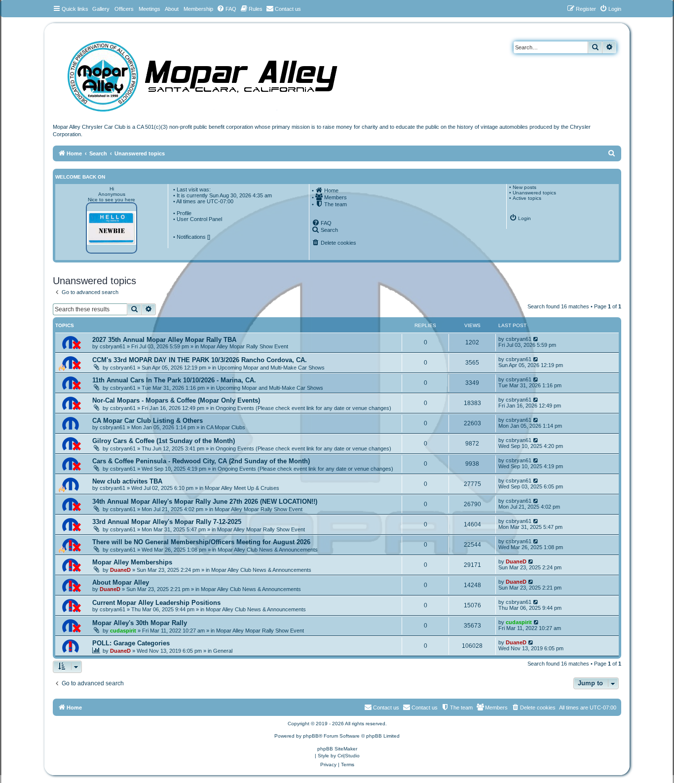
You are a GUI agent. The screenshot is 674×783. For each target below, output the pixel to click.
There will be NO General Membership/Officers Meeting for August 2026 (201, 542)
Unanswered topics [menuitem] (534, 192)
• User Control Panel (197, 219)
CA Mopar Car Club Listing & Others (147, 420)
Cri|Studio (348, 755)
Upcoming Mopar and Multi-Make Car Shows (271, 368)
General (222, 651)
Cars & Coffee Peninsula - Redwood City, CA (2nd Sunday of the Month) (201, 461)
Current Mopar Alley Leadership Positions (156, 602)
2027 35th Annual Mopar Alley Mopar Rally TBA (164, 339)
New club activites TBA (127, 481)
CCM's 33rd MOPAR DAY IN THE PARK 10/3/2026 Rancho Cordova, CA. (199, 360)
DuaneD (120, 570)
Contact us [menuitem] (425, 707)
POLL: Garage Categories (131, 643)
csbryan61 (112, 346)
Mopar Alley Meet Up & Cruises (242, 488)
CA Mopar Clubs (225, 427)
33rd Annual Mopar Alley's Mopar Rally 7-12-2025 (166, 521)
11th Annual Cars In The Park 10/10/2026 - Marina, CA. (174, 380)
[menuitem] (226, 9)
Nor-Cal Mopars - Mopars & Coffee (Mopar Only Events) (176, 400)
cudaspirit (123, 631)
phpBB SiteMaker (337, 748)
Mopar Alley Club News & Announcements (268, 550)
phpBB (311, 736)
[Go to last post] (536, 339)
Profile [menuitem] (184, 213)
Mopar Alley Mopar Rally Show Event (244, 346)
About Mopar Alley (120, 582)
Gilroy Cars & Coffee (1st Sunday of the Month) (163, 441)
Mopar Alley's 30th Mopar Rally (139, 623)
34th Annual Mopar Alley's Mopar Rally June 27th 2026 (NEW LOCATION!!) (204, 501)
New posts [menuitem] (524, 187)
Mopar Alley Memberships (132, 562)
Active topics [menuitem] (527, 198)
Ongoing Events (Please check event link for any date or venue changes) (303, 408)
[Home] (212, 73)
